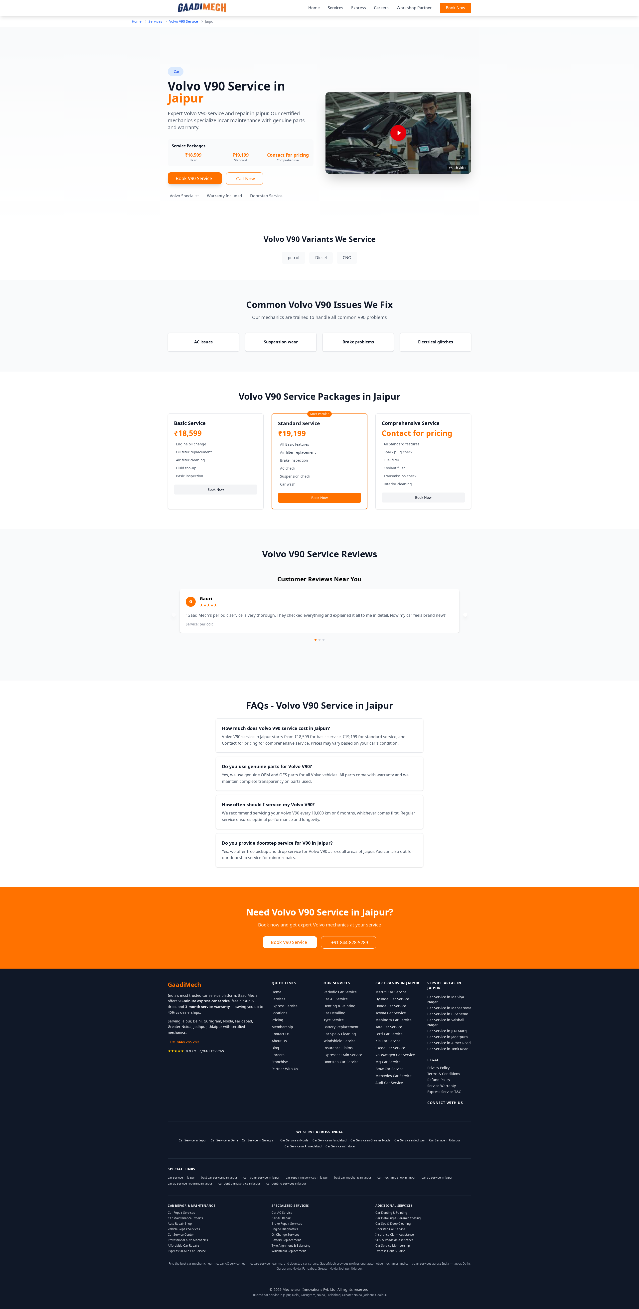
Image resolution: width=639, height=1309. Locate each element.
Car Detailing (334, 1012)
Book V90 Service (194, 178)
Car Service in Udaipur (444, 1140)
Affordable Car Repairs (183, 1245)
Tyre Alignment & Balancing (291, 1245)
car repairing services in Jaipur (307, 1177)
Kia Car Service (387, 1040)
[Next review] (465, 615)
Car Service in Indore (340, 1146)
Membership (282, 1026)
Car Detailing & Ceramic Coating (398, 1218)
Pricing (277, 1019)
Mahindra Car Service (393, 1019)
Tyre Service (333, 1019)
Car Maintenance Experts (185, 1218)
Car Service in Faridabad (329, 1140)
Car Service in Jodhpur (409, 1140)
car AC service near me (236, 1263)
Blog (275, 1047)
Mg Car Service (388, 1061)
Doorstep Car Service (340, 1061)
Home (314, 7)
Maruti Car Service (390, 992)
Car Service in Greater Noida (370, 1140)
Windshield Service (339, 1040)
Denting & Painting (339, 1006)
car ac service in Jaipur (437, 1177)
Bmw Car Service (389, 1068)
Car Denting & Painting (391, 1212)
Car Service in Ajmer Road (449, 1042)
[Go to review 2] (319, 640)
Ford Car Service (389, 1033)
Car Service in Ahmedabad (303, 1146)
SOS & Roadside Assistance (394, 1240)
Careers (381, 7)
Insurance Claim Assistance (394, 1234)
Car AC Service (335, 999)
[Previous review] (174, 615)
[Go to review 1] (316, 640)
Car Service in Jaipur (193, 1140)
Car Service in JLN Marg (447, 1030)
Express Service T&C (444, 1091)
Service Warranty (441, 1085)
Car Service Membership (392, 1245)
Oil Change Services (285, 1234)
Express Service (285, 1006)
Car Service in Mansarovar (449, 1008)
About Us (279, 1040)
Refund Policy (438, 1079)
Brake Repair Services (287, 1223)
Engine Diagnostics (285, 1229)
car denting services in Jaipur (286, 1183)
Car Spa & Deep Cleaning (393, 1223)
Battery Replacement (340, 1026)
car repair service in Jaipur (261, 1177)
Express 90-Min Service (342, 1054)
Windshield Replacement (289, 1251)
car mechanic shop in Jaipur (396, 1177)
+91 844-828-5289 (349, 942)
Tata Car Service (388, 1026)
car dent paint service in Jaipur (239, 1183)
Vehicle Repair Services (184, 1229)
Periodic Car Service (340, 992)
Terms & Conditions (443, 1073)
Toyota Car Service (390, 1012)
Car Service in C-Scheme (447, 1013)
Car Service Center (181, 1234)
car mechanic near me (202, 1263)
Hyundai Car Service (392, 999)
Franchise (280, 1061)
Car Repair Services (181, 1212)
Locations (279, 1012)
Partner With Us (285, 1068)
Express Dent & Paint (390, 1251)
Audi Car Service (389, 1082)
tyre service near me (268, 1263)
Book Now (455, 7)
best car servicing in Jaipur (219, 1177)
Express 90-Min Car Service (187, 1251)
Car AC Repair (281, 1218)
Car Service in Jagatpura (447, 1036)
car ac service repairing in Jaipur (190, 1183)
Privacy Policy (438, 1067)
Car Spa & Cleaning (339, 1033)
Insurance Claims (338, 1047)
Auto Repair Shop (180, 1223)
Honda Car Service (390, 1006)
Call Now (245, 179)
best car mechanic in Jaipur (352, 1177)
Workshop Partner (414, 7)
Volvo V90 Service (183, 21)
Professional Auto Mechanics (188, 1240)
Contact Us (281, 1033)
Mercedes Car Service (393, 1075)
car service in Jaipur (181, 1177)
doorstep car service (304, 1263)
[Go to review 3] (323, 640)
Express (358, 7)
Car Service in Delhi (224, 1140)
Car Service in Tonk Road (448, 1048)
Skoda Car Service (390, 1047)
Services (335, 7)
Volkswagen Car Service (395, 1054)
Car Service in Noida (294, 1140)
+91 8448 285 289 (184, 1041)
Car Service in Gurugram (259, 1140)
